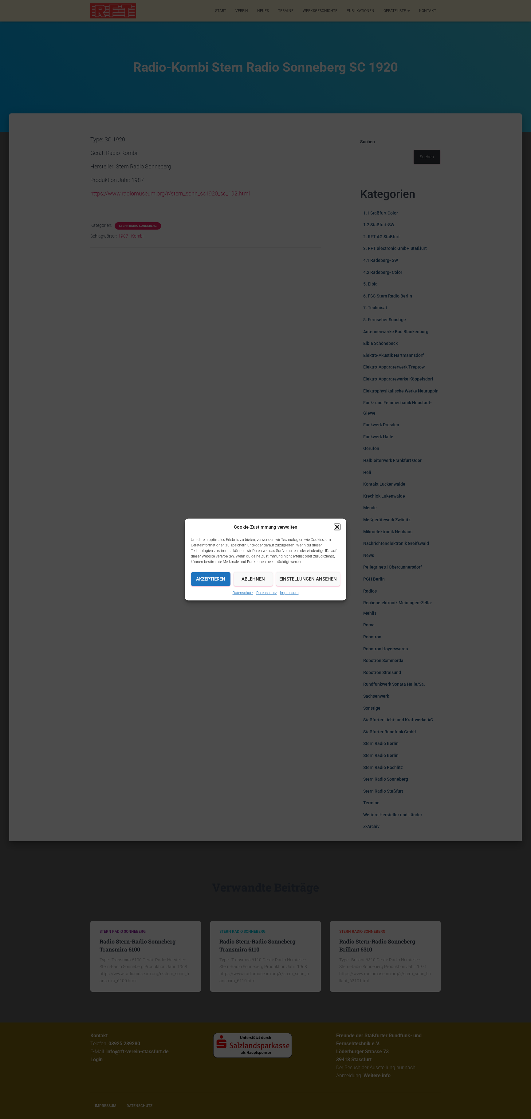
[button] (337, 527)
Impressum (289, 592)
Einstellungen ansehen (308, 579)
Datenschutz (243, 592)
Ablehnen (253, 579)
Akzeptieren (210, 579)
